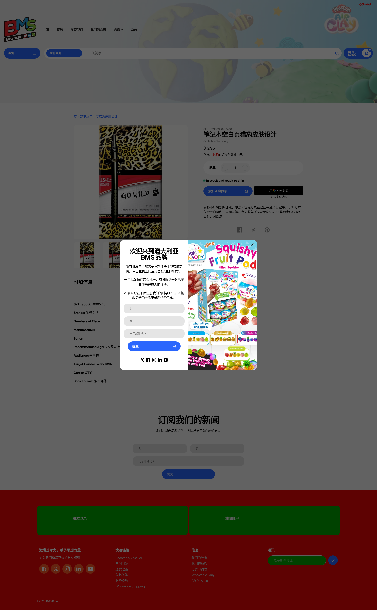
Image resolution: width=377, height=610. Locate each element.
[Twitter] (142, 360)
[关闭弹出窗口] (252, 244)
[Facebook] (148, 360)
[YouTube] (166, 360)
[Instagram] (154, 360)
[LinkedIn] (160, 360)
